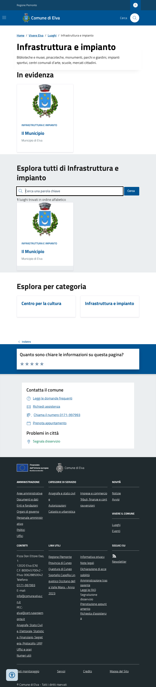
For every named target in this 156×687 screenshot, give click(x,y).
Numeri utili (24, 655)
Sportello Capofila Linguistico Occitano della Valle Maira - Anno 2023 (62, 584)
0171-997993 (26, 585)
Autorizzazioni (57, 505)
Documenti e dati (27, 499)
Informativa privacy (92, 556)
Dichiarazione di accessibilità (93, 572)
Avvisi (115, 499)
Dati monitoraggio (28, 671)
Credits (87, 671)
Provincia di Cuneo (60, 563)
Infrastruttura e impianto (39, 125)
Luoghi (52, 35)
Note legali (87, 563)
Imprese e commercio (93, 493)
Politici (21, 529)
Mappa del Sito (119, 671)
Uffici (20, 536)
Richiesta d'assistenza (93, 615)
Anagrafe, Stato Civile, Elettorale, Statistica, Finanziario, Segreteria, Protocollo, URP (30, 634)
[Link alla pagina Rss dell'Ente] (114, 556)
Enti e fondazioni (27, 505)
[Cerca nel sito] (133, 17)
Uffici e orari (24, 649)
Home (20, 35)
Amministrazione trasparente (93, 582)
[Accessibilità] (12, 675)
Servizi (61, 671)
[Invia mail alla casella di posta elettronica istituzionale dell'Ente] (30, 599)
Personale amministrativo (30, 520)
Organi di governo (28, 511)
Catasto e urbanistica (62, 511)
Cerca (131, 190)
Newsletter (119, 561)
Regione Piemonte (27, 5)
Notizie (116, 493)
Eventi (116, 531)
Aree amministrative (29, 493)
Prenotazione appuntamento (93, 606)
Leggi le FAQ (88, 590)
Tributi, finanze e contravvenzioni (93, 502)
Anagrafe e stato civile (62, 496)
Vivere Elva (36, 35)
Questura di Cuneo (60, 569)
